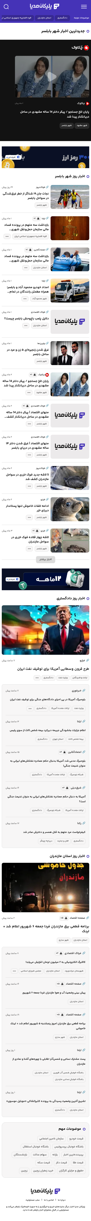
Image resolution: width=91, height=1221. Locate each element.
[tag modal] (7, 236)
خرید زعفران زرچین (43, 1171)
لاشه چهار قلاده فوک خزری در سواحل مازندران (30, 539)
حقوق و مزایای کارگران (71, 1171)
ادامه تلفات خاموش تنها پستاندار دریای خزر (27, 508)
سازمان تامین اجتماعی (51, 1139)
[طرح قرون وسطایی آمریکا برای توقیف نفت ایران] (45, 630)
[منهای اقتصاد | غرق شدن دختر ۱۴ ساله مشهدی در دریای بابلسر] (70, 447)
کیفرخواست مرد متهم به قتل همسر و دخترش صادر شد (54, 832)
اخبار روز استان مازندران (67, 856)
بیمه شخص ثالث (75, 739)
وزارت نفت (63, 678)
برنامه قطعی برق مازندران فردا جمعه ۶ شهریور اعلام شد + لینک (46, 929)
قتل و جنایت (63, 841)
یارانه (55, 1155)
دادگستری (62, 18)
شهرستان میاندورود (74, 971)
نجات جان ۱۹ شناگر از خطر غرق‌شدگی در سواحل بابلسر (26, 196)
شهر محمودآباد (39, 299)
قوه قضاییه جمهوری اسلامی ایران (30, 236)
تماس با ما (49, 1200)
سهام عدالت (40, 1155)
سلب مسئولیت (33, 1200)
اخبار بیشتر (46, 559)
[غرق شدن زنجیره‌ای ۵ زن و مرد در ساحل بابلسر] (70, 353)
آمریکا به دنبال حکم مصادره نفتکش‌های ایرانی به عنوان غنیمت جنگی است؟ (46, 799)
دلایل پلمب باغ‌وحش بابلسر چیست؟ (26, 319)
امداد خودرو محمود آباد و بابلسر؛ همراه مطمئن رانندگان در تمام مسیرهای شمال (28, 289)
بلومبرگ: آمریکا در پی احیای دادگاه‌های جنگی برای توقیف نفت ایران (47, 700)
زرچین (24, 1171)
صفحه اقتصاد (79, 918)
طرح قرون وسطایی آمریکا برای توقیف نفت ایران (53, 669)
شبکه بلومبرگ (76, 775)
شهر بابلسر (67, 125)
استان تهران (57, 739)
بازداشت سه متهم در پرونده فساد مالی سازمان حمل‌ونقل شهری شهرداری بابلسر (26, 227)
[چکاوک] (45, 47)
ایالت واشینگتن (79, 678)
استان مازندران (44, 18)
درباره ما (62, 1200)
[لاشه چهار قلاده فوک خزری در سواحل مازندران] (70, 540)
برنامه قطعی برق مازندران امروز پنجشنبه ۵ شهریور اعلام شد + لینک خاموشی (47, 1026)
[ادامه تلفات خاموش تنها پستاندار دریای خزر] (70, 509)
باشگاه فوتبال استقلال (36, 1147)
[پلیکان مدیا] (44, 7)
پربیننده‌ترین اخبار (73, 1155)
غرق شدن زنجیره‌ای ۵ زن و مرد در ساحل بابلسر (28, 352)
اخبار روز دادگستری (71, 598)
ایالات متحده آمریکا (60, 708)
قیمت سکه (43, 1163)
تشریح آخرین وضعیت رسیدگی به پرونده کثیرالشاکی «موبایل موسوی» (45, 1101)
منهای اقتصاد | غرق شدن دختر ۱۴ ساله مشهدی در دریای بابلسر (27, 445)
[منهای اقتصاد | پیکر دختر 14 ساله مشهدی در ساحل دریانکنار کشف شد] (70, 416)
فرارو (84, 661)
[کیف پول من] (45, 157)
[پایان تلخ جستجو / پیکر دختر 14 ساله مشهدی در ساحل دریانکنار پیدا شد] (52, 77)
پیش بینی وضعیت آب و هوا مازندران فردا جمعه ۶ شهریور (53, 993)
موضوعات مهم (70, 1129)
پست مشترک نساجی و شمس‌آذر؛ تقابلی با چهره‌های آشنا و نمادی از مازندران (48, 1061)
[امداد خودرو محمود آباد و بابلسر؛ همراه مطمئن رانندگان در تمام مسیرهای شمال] (70, 291)
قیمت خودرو (76, 1139)
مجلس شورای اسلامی (31, 971)
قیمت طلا (78, 1163)
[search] (6, 6)
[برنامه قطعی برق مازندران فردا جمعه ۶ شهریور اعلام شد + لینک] (45, 887)
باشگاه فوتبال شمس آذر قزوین (68, 1073)
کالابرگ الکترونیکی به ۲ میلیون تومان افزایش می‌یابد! (55, 962)
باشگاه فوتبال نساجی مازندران (69, 1079)
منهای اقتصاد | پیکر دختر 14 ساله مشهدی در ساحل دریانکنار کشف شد (27, 414)
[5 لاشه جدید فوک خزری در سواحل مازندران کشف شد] (70, 478)
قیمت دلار (61, 1163)
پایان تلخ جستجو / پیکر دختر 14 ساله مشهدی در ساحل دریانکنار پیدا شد (54, 114)
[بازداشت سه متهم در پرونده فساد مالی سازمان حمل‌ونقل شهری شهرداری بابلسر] (70, 228)
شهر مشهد (82, 125)
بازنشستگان (20, 1155)
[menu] (83, 6)
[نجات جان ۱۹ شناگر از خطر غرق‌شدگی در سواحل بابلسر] (70, 197)
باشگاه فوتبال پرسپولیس (68, 1147)
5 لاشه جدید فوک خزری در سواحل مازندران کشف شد (27, 477)
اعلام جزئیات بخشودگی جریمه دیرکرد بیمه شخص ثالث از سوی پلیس (47, 730)
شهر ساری (64, 940)
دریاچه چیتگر (46, 841)
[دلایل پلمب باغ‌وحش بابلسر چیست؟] (70, 322)
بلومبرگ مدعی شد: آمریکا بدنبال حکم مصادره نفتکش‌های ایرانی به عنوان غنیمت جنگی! (47, 763)
